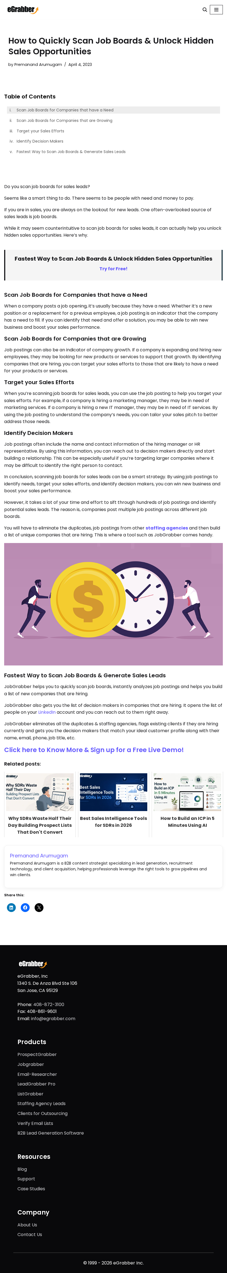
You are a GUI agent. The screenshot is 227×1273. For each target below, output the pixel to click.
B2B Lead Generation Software (50, 1133)
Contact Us (29, 1234)
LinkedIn (47, 712)
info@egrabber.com (53, 1018)
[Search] (205, 9)
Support (26, 1179)
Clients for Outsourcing (42, 1113)
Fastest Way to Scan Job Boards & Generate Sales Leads (71, 151)
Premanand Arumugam (38, 64)
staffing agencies (167, 528)
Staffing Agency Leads (41, 1103)
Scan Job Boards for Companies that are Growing (64, 120)
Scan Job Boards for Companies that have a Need (65, 110)
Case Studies (31, 1189)
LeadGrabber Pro (36, 1084)
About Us (27, 1225)
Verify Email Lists (35, 1123)
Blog (22, 1169)
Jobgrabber (30, 1064)
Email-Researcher (37, 1074)
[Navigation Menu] (216, 9)
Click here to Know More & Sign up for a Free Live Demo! (94, 749)
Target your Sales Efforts (40, 131)
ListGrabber (30, 1094)
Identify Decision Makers (40, 141)
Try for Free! (113, 269)
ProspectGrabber (37, 1054)
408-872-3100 (48, 1004)
